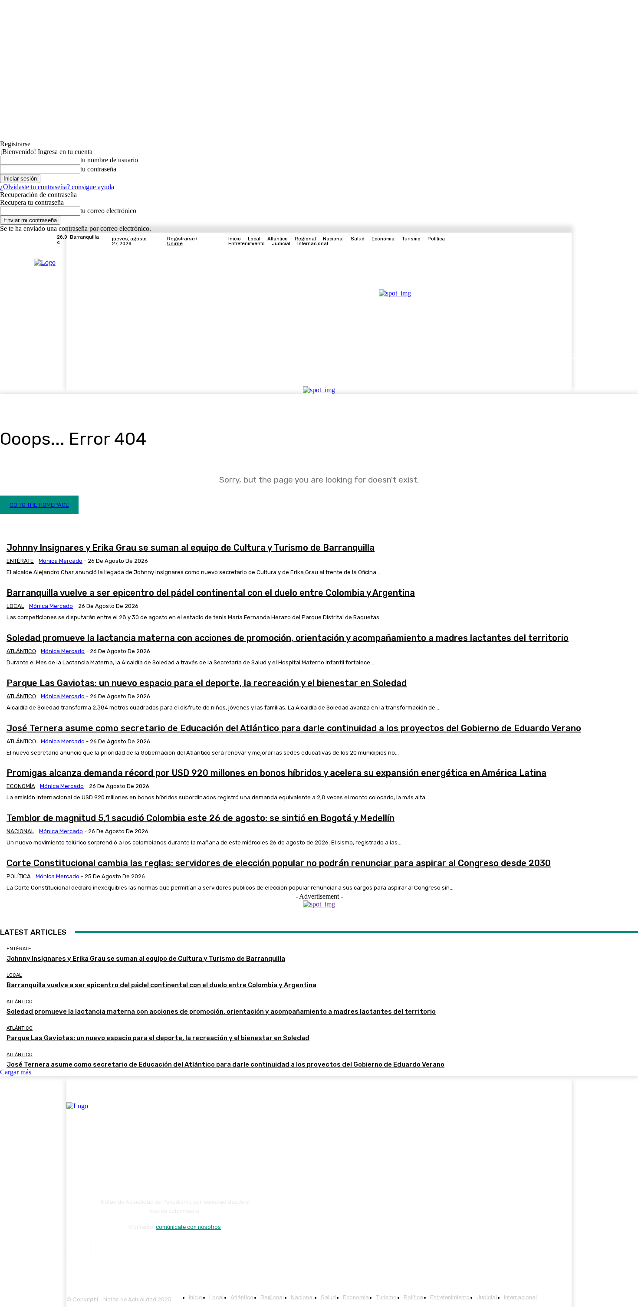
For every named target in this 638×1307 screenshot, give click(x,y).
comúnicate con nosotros (188, 1227)
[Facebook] (535, 241)
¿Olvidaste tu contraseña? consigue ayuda (57, 186)
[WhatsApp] (147, 1249)
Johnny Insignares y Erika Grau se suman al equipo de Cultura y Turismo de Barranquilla (191, 547)
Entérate (20, 561)
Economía (21, 786)
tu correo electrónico (108, 210)
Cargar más (15, 1072)
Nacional (20, 831)
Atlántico (21, 651)
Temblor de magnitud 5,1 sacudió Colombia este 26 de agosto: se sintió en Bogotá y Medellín (201, 818)
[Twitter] (556, 241)
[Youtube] (577, 241)
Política (19, 876)
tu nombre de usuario (109, 160)
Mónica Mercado (60, 561)
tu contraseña (98, 169)
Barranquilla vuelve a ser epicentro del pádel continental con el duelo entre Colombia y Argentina (211, 593)
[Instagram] (545, 241)
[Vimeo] (566, 241)
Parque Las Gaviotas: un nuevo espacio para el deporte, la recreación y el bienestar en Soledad (207, 683)
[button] (572, 356)
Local (15, 606)
